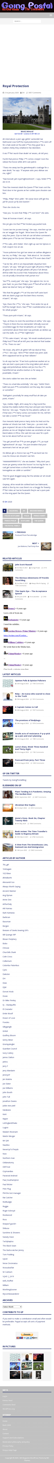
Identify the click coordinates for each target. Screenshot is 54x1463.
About (5, 1429)
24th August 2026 (23, 710)
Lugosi (5, 1127)
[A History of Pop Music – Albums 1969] (38, 1375)
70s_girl (6, 864)
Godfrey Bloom (9, 1035)
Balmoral (13, 511)
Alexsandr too (8, 882)
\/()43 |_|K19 (8, 1276)
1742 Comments (38, 752)
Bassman (7, 921)
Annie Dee (7, 899)
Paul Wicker (7, 1184)
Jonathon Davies (10, 1101)
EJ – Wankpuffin (9, 1005)
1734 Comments (20, 586)
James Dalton (8, 1057)
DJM (4, 987)
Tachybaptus (8, 1241)
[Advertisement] (27, 55)
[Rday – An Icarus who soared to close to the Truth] (8, 697)
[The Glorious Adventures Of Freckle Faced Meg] (8, 581)
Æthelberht (7, 877)
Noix (5, 1153)
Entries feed (7, 1400)
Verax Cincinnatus (10, 1263)
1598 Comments (38, 739)
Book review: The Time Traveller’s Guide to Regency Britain (31, 832)
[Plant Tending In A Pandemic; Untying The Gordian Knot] (8, 794)
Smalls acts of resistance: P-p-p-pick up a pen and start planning (32, 734)
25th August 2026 (23, 684)
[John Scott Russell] (8, 567)
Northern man (9, 1158)
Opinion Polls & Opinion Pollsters (30, 680)
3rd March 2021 (22, 568)
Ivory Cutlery (8, 1053)
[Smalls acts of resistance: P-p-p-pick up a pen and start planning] (8, 736)
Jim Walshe (7, 1079)
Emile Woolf (8, 1013)
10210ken (7, 873)
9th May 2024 (21, 824)
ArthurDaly (7, 904)
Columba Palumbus (11, 965)
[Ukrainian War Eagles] (8, 808)
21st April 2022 (22, 808)
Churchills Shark (9, 952)
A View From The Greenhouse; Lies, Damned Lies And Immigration (31, 845)
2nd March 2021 (22, 583)
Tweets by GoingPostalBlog (14, 780)
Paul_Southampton (11, 1180)
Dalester (6, 974)
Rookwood (7, 1215)
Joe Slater (7, 1083)
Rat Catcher (8, 1197)
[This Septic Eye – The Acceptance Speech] (8, 594)
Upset (5, 1259)
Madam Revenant (10, 1132)
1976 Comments (38, 723)
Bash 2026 (7, 1425)
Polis (26, 516)
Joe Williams (8, 1088)
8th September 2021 (24, 797)
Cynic (5, 970)
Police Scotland (12, 516)
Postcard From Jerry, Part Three (30, 760)
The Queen (39, 521)
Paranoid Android (10, 1175)
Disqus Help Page (10, 1450)
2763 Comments (37, 837)
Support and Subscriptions (13, 1438)
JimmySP (6, 1075)
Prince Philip (10, 521)
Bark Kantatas (9, 912)
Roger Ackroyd (9, 1210)
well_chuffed (8, 1280)
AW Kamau (7, 908)
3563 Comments (36, 850)
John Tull (6, 1097)
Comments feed (9, 1404)
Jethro (5, 1062)
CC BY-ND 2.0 (35, 134)
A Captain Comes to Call (26, 707)
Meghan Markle (37, 511)
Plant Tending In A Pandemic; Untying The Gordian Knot (33, 792)
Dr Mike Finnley (9, 1000)
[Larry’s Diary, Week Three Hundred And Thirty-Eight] (8, 750)
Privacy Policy (8, 1446)
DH (23, 92)
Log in (5, 1396)
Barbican (6, 917)
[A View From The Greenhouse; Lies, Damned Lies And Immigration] (8, 847)
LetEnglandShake (10, 1123)
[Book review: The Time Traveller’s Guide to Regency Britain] (8, 834)
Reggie (5, 1206)
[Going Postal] (27, 11)
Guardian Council (10, 1048)
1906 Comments (35, 824)
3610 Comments (36, 808)
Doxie (5, 996)
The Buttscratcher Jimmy (13, 1250)
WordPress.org (9, 1409)
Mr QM (6, 1140)
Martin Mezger (9, 1136)
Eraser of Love (9, 1018)
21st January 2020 (12, 92)
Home (5, 1421)
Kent (5, 1114)
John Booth (7, 1092)
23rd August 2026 (23, 739)
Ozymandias (8, 1171)
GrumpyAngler (9, 1044)
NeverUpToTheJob (10, 1149)
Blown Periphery (10, 939)
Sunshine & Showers (11, 1232)
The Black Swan (9, 1245)
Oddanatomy (8, 1162)
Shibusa (6, 1228)
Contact (6, 1433)
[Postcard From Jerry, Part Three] (8, 763)
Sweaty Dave (8, 1237)
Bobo (5, 943)
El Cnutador (7, 1009)
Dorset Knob (8, 991)
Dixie (5, 983)
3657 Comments (35, 92)
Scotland (25, 521)
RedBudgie (7, 1202)
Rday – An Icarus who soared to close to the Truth (32, 695)
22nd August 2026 (23, 763)
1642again (7, 869)
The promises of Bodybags (27, 720)
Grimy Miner (8, 1040)
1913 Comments (38, 699)
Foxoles (6, 1022)
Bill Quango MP (9, 934)
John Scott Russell (23, 564)
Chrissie (6, 948)
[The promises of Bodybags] (8, 723)
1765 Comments (38, 684)
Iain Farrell (18, 134)
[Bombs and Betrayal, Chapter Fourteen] (26, 1375)
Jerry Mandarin (9, 1070)
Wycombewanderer (11, 1294)
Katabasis (7, 1110)
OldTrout (6, 1167)
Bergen (6, 926)
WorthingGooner (10, 1289)
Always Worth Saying (38, 583)
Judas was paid (9, 1105)
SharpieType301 (9, 1224)
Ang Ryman (7, 895)
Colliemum (7, 961)
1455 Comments (38, 763)
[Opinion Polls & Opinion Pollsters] (8, 683)
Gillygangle (7, 1026)
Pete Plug (7, 1189)
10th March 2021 (22, 837)
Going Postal (35, 568)
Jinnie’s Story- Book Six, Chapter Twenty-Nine (30, 819)
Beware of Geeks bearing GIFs (15, 930)
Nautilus (6, 1145)
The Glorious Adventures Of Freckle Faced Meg (32, 579)
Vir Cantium (7, 1272)
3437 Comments (40, 797)
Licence (26, 134)
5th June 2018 (21, 597)
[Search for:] (27, 21)
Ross (5, 1219)
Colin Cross (7, 956)
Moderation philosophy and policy (16, 1442)
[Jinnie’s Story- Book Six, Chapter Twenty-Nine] (8, 821)
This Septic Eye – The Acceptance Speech (31, 592)
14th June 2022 (22, 850)
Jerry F (5, 1066)
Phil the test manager (12, 1193)
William (6, 1285)
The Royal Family (12, 526)
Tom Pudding (8, 1254)
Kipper (5, 1118)
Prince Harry (39, 516)
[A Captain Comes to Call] (8, 710)
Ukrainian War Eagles (25, 805)
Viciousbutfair (34, 597)
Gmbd (5, 1031)
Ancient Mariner (9, 891)
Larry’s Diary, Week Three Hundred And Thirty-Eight (31, 748)
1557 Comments (38, 710)
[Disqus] (27, 637)
